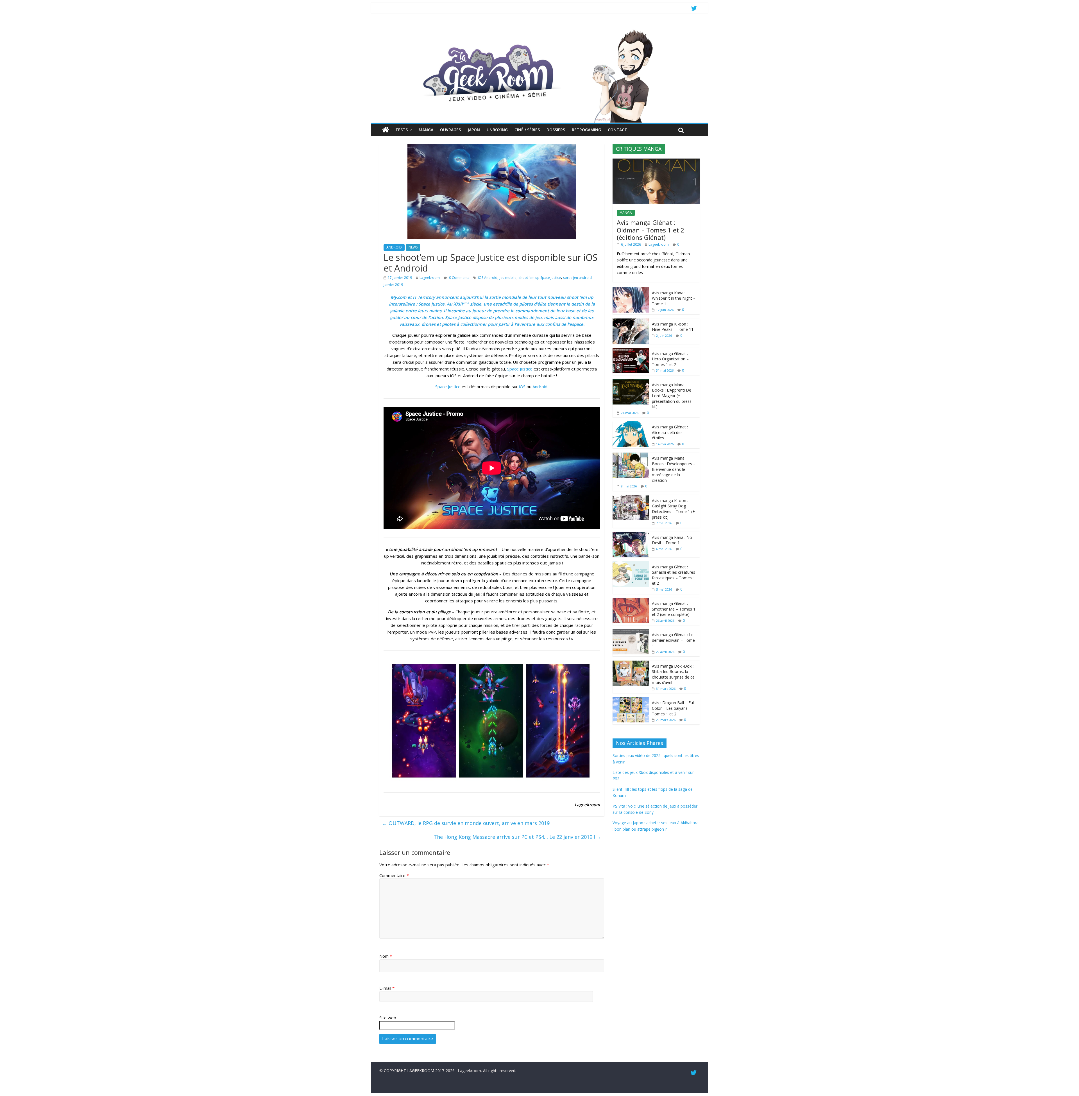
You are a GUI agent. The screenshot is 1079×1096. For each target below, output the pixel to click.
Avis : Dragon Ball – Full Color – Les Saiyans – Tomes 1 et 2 (673, 708)
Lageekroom (430, 277)
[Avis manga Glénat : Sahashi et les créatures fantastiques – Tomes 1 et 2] (631, 564)
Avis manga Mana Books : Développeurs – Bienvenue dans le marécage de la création (673, 469)
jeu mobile (508, 277)
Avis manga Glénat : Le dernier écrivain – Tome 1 (673, 640)
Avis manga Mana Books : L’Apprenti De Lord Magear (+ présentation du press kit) (672, 395)
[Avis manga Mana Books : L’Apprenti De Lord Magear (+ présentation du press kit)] (631, 382)
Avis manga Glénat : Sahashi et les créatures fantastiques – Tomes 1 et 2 (673, 575)
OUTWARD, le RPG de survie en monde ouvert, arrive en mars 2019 (466, 823)
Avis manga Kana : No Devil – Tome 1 (672, 540)
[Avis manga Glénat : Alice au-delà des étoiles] (631, 424)
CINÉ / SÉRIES (527, 129)
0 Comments (458, 277)
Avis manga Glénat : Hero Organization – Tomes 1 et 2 (670, 359)
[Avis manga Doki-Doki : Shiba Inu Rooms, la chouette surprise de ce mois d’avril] (631, 663)
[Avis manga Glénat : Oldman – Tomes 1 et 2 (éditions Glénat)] (656, 161)
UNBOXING (497, 129)
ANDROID (394, 247)
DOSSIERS (556, 129)
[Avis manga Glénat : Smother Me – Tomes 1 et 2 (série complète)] (631, 601)
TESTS (401, 129)
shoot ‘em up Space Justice (540, 277)
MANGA (426, 129)
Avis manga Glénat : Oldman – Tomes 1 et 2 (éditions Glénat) (650, 229)
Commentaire (394, 875)
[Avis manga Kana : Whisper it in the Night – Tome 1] (631, 290)
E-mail (387, 988)
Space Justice (431, 304)
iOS (522, 386)
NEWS (413, 247)
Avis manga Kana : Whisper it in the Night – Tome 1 (673, 298)
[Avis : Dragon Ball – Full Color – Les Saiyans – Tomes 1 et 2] (631, 700)
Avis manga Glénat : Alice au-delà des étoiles (670, 432)
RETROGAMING (586, 129)
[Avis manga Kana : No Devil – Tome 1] (631, 534)
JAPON (474, 129)
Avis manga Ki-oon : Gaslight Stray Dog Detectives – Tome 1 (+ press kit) (673, 509)
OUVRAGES (450, 129)
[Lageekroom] (539, 29)
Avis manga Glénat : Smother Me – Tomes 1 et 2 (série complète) (673, 609)
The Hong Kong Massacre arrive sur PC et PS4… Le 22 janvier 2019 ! (517, 836)
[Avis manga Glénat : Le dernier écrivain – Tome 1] (631, 632)
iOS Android (487, 277)
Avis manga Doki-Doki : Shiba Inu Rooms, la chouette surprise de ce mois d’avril (673, 674)
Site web (387, 1017)
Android (539, 386)
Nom (385, 956)
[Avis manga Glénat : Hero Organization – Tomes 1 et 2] (631, 351)
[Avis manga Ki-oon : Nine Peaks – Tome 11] (631, 321)
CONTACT (617, 129)
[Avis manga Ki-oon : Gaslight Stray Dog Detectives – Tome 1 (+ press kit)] (631, 498)
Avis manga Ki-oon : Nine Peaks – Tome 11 (672, 326)
